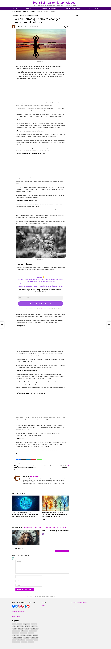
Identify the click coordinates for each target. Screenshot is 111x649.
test (14, 639)
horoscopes (24, 630)
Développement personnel (49, 8)
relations (23, 635)
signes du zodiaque (18, 637)
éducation (32, 642)
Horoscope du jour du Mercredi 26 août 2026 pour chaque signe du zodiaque (25, 515)
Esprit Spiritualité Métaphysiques (54, 2)
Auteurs (43, 605)
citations (28, 626)
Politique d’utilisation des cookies (79, 602)
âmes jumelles (17, 642)
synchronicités (35, 637)
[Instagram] (19, 606)
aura (14, 626)
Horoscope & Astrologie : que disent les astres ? (23, 512)
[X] (23, 459)
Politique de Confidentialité (18, 611)
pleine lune (31, 633)
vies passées (30, 639)
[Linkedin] (28, 459)
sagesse (36, 635)
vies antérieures (21, 639)
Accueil (15, 8)
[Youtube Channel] (28, 606)
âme (37, 639)
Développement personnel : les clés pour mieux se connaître (44, 527)
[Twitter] (16, 606)
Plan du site (74, 607)
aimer (15, 624)
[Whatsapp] (39, 459)
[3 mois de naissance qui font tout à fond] (25, 537)
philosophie (24, 633)
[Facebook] (18, 459)
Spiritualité (29, 8)
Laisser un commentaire (62, 551)
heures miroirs (17, 630)
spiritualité (26, 637)
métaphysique (33, 630)
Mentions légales (16, 616)
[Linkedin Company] (25, 606)
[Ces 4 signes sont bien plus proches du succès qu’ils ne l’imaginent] (55, 503)
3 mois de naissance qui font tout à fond (55, 531)
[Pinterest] (33, 459)
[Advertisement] (40, 91)
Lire (14, 519)
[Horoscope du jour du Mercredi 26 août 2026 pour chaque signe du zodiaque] (25, 503)
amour (20, 624)
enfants (27, 628)
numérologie (16, 633)
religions (29, 635)
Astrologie (34, 624)
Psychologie (16, 635)
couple (15, 628)
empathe (21, 628)
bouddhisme (20, 626)
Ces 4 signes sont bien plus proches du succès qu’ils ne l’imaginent (55, 515)
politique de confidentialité (44, 308)
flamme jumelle (34, 628)
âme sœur (25, 642)
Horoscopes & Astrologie (73, 8)
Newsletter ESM (93, 8)
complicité (34, 626)
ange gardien (27, 624)
